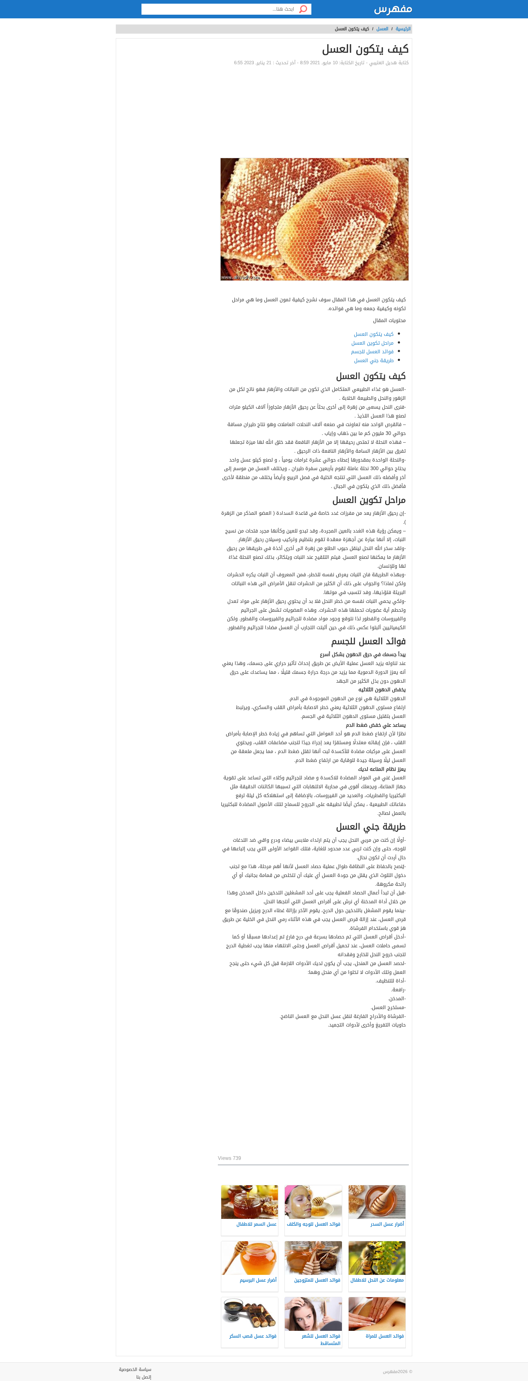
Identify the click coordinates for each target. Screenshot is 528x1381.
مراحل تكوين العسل (372, 343)
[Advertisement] (313, 112)
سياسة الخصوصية (135, 1369)
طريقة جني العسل (374, 360)
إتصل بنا (143, 1377)
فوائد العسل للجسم (372, 351)
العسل (382, 29)
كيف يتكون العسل (374, 334)
